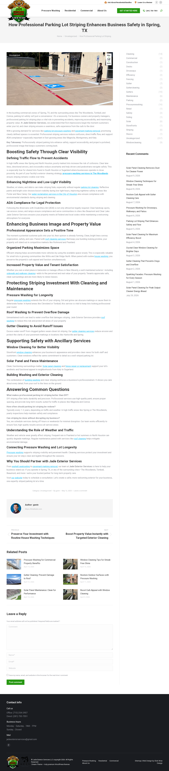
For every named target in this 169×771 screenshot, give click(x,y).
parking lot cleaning (90, 187)
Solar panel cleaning (52, 366)
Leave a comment (80, 491)
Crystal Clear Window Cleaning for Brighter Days (142, 250)
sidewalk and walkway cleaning (21, 273)
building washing (32, 380)
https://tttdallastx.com (33, 509)
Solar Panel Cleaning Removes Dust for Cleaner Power (142, 170)
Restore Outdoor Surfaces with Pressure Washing (94, 577)
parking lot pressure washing (57, 131)
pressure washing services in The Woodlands (85, 173)
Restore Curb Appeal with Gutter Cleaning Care (141, 196)
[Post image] (14, 564)
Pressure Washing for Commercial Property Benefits (39, 562)
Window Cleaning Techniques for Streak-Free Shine (141, 183)
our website (16, 478)
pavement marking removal (87, 131)
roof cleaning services (55, 239)
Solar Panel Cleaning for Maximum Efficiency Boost (142, 236)
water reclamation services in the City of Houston (54, 194)
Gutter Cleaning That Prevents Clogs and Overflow (143, 263)
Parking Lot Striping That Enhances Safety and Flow (142, 223)
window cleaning (24, 352)
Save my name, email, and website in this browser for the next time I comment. (38, 675)
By (56, 491)
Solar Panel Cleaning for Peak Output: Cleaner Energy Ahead (143, 289)
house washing (101, 256)
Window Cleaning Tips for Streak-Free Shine (95, 562)
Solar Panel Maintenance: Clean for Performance (40, 592)
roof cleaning (80, 438)
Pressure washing (15, 452)
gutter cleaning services (83, 331)
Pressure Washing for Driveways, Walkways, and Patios (141, 210)
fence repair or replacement (78, 366)
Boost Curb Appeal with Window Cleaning (95, 592)
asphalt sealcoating (21, 466)
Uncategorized (14, 55)
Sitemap (138, 761)
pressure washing (22, 300)
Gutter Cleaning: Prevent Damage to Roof (39, 577)
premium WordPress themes (59, 764)
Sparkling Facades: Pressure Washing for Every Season (143, 276)
